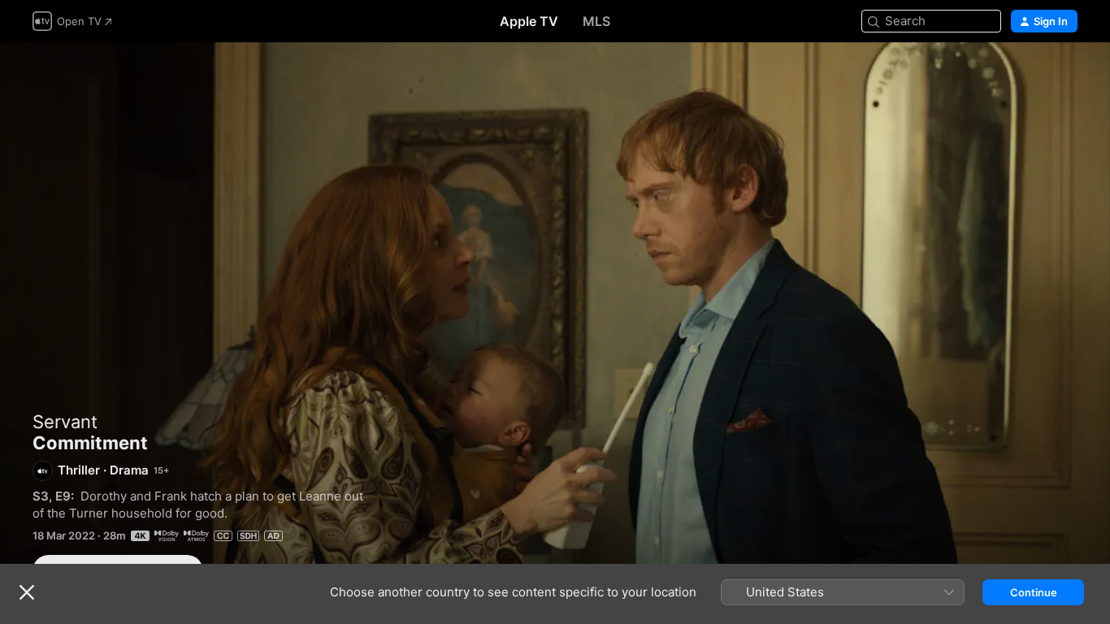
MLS (596, 21)
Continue (1033, 592)
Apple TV (529, 21)
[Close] (27, 592)
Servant (65, 421)
